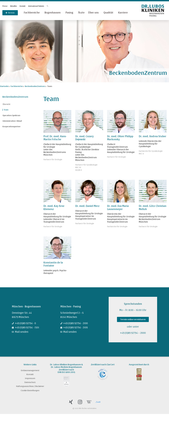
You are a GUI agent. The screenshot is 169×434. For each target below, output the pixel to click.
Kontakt (22, 6)
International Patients (36, 6)
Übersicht (6, 104)
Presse (4, 6)
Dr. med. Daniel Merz (87, 206)
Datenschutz (30, 382)
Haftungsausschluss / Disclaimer (30, 386)
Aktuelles (13, 6)
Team (6, 110)
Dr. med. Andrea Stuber (152, 136)
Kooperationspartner (12, 127)
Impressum (30, 378)
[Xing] (71, 402)
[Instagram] (80, 402)
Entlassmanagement (30, 370)
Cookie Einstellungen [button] (30, 390)
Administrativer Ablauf (12, 121)
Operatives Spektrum (11, 115)
